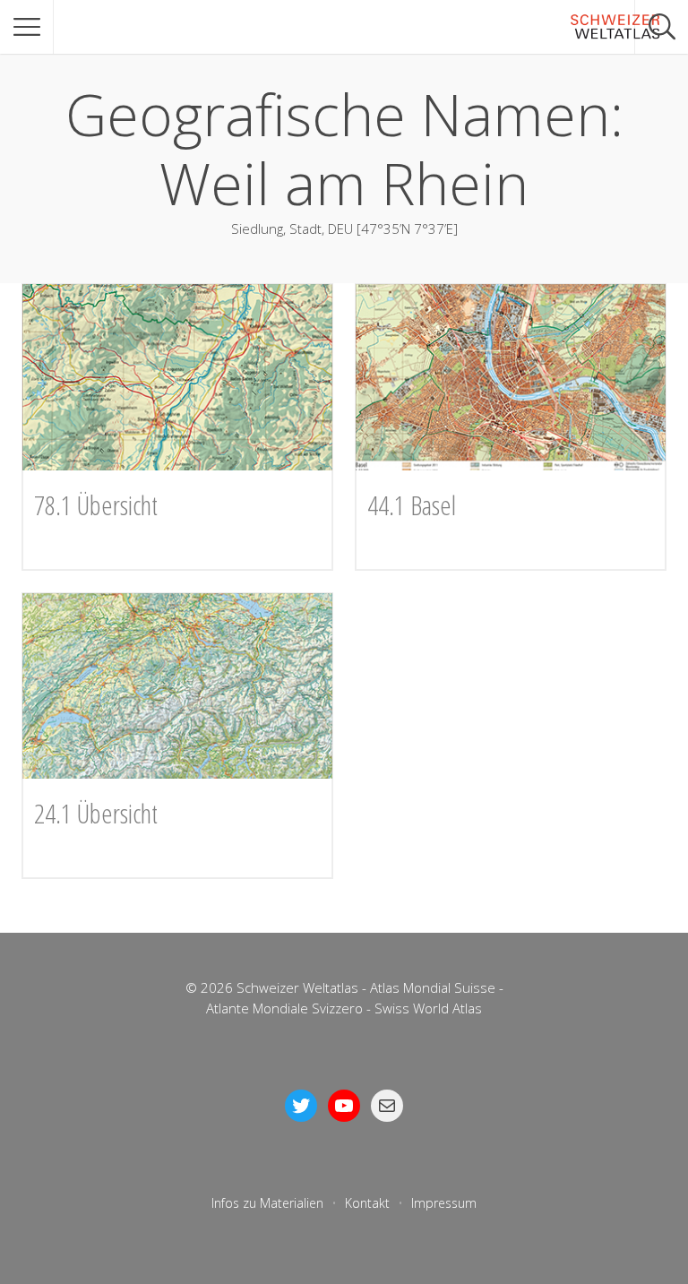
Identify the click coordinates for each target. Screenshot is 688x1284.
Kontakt (367, 1202)
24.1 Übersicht (96, 813)
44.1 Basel (411, 505)
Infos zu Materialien (267, 1202)
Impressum (444, 1202)
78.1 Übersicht (96, 505)
